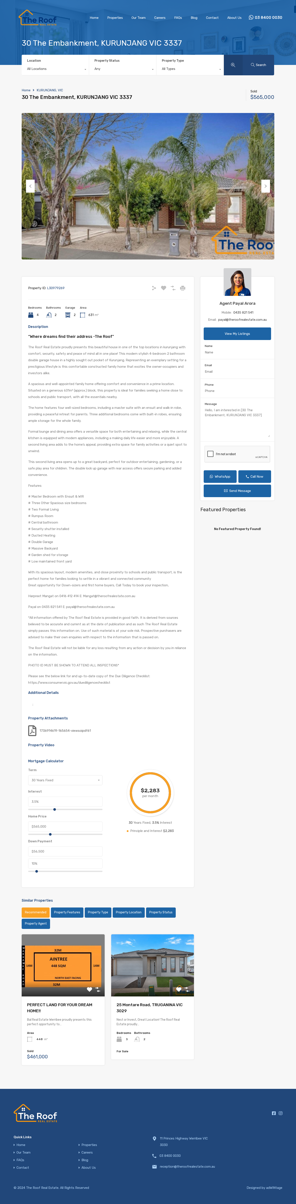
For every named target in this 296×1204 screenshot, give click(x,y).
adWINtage (274, 1188)
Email (208, 365)
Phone (209, 384)
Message (211, 404)
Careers (160, 18)
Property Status (107, 61)
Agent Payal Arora (237, 303)
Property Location (128, 912)
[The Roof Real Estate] (37, 29)
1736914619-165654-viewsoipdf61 (65, 731)
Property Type (173, 61)
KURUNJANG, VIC (50, 90)
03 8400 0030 (268, 17)
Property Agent (36, 923)
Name (209, 346)
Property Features (67, 912)
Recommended (35, 912)
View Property (63, 984)
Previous (30, 186)
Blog (194, 18)
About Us (234, 18)
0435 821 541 (243, 312)
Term (32, 770)
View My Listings (237, 334)
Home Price (37, 816)
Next (265, 186)
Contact (212, 18)
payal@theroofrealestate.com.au (242, 320)
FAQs (178, 18)
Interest (35, 791)
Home (94, 18)
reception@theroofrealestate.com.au (187, 1167)
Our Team (139, 18)
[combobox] (55, 70)
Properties (115, 18)
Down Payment (40, 841)
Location (34, 61)
